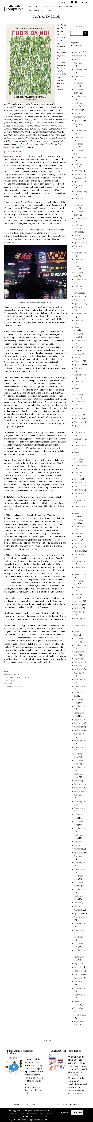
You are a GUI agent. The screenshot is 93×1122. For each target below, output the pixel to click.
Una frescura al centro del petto (67, 1050)
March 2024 (79, 185)
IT (82, 2)
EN (86, 2)
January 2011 (79, 994)
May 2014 (78, 787)
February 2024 (80, 191)
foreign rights (35, 10)
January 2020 (80, 445)
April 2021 (78, 364)
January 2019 (79, 506)
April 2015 (78, 730)
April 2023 (78, 242)
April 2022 (78, 303)
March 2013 (79, 856)
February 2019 (80, 500)
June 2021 (78, 357)
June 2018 (78, 543)
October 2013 (79, 828)
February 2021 (80, 374)
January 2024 (79, 198)
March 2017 (79, 611)
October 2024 (80, 157)
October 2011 (79, 950)
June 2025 (78, 113)
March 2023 (79, 246)
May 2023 (78, 239)
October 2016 (80, 645)
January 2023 (79, 259)
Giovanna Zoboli (11, 674)
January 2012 (79, 930)
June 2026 (78, 52)
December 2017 (80, 574)
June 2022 (78, 296)
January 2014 (79, 808)
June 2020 (78, 418)
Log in (63, 2)
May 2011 (78, 974)
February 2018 (80, 561)
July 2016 (78, 658)
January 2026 (79, 76)
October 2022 (80, 279)
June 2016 (78, 662)
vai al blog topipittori (24, 1104)
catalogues (49, 10)
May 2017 (78, 604)
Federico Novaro (47, 125)
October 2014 (80, 767)
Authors (45, 7)
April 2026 (78, 59)
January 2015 (79, 747)
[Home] (14, 8)
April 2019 (78, 489)
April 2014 (78, 791)
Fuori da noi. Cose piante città (17, 677)
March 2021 (79, 368)
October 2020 (80, 401)
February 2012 (80, 923)
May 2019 (78, 486)
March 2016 (79, 673)
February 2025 (80, 130)
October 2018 (80, 526)
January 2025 (79, 137)
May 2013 (78, 848)
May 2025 (78, 116)
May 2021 (78, 361)
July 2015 (77, 719)
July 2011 (77, 967)
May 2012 (78, 910)
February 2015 (80, 740)
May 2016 (78, 665)
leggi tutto (77, 1093)
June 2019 (78, 482)
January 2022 (79, 320)
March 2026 (79, 63)
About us (32, 7)
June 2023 (78, 235)
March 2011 (79, 981)
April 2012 (78, 913)
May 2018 (78, 547)
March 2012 (79, 917)
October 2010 (80, 1015)
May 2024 (78, 178)
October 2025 (80, 96)
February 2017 (80, 618)
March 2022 (79, 307)
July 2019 (78, 479)
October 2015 (79, 706)
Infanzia (8, 683)
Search (86, 33)
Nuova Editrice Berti (61, 71)
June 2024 (78, 174)
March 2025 (79, 124)
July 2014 (78, 780)
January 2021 (79, 381)
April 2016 (78, 669)
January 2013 (79, 869)
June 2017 (78, 601)
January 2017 (79, 625)
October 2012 (80, 889)
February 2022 (80, 313)
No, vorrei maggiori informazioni (32, 1119)
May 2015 (78, 726)
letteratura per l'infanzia (15, 686)
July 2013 (77, 841)
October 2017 (79, 587)
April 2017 (78, 608)
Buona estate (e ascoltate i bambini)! (20, 1052)
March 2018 (79, 554)
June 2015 (78, 723)
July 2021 (78, 354)
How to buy (68, 7)
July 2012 (78, 902)
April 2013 (78, 852)
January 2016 (79, 686)
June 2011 (78, 970)
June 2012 (78, 906)
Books (56, 7)
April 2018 (78, 550)
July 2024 (78, 170)
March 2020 (79, 432)
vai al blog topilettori (68, 1105)
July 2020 (78, 415)
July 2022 (78, 293)
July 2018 (78, 540)
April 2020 (78, 425)
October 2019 (80, 465)
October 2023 (80, 218)
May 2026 (78, 55)
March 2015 (79, 733)
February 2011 (80, 988)
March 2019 (79, 493)
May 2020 (78, 422)
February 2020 (80, 439)
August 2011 (79, 963)
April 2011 (78, 978)
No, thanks (77, 1112)
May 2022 (78, 300)
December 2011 (80, 937)
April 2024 (78, 181)
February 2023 (80, 252)
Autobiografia (10, 680)
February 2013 (80, 862)
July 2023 (78, 231)
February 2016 (80, 679)
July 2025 (78, 109)
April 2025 (78, 120)
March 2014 (79, 795)
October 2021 (80, 340)
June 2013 (78, 845)
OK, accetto (64, 1112)
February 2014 (80, 801)
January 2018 (79, 567)
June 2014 (78, 784)
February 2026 (80, 69)
